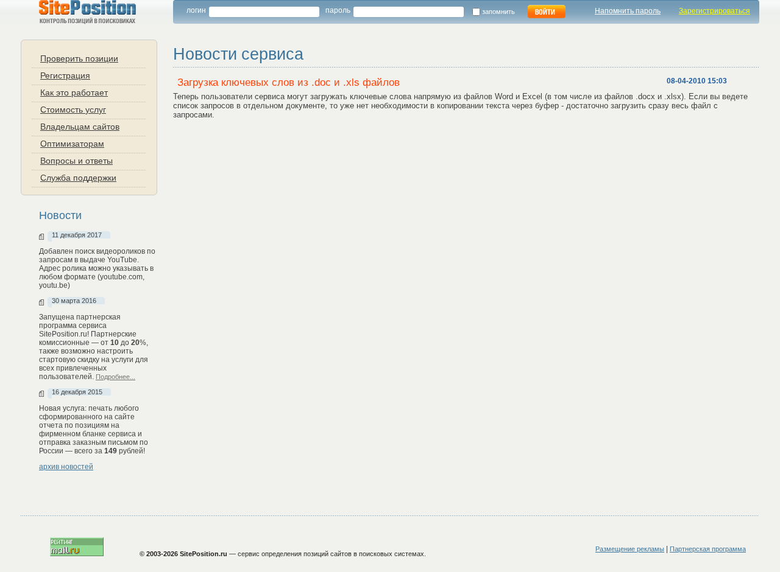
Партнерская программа (708, 549)
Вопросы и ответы (76, 160)
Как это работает (74, 92)
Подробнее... (115, 376)
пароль (337, 10)
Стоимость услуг (73, 109)
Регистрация (65, 75)
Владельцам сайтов (79, 126)
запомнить (500, 11)
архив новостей (66, 466)
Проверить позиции (79, 58)
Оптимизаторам (72, 143)
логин (196, 10)
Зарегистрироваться (714, 11)
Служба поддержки (78, 177)
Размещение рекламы (629, 549)
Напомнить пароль (628, 11)
